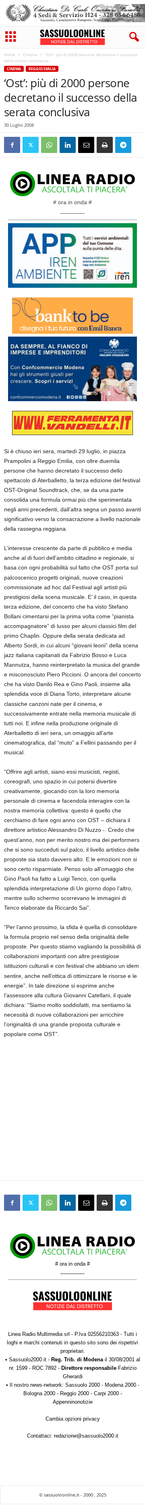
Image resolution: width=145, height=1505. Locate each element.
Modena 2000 (120, 1385)
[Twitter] (31, 145)
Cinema (30, 54)
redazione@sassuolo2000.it (86, 1436)
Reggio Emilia (42, 68)
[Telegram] (123, 145)
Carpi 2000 (106, 1393)
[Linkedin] (68, 145)
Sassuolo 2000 (82, 1385)
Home (9, 54)
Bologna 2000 (39, 1393)
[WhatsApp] (49, 145)
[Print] (105, 145)
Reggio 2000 (74, 1393)
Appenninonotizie (73, 1402)
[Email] (86, 145)
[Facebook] (12, 145)
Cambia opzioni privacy (73, 1419)
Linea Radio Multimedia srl (39, 1334)
